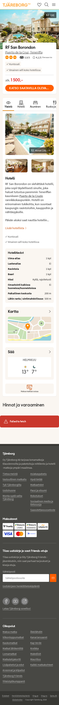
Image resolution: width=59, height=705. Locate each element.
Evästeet (5, 695)
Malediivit (35, 653)
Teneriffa (36, 52)
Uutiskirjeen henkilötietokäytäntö (21, 586)
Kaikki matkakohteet (41, 664)
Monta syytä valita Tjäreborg (12, 497)
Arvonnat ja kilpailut (14, 670)
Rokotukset (36, 495)
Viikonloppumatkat (13, 637)
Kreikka (34, 648)
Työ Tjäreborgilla (12, 484)
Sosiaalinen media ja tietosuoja (41, 503)
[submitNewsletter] (53, 578)
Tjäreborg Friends (12, 675)
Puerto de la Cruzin (31, 196)
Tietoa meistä (10, 473)
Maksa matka (10, 631)
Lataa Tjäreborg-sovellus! (17, 608)
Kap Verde (35, 642)
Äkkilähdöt (36, 631)
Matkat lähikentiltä (13, 648)
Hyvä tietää (36, 479)
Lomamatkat (10, 653)
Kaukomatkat (10, 642)
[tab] (8, 104)
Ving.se (35, 695)
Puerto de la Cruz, (17, 52)
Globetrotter (17, 699)
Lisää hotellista (14, 228)
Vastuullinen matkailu (15, 479)
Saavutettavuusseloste (42, 509)
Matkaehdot (37, 484)
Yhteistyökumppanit (14, 681)
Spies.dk (53, 695)
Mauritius (35, 659)
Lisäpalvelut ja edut (13, 664)
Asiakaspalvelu (38, 473)
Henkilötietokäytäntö (21, 695)
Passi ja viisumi (38, 490)
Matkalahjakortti (12, 659)
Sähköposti (9, 571)
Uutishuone (9, 490)
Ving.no (44, 695)
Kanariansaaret (38, 637)
